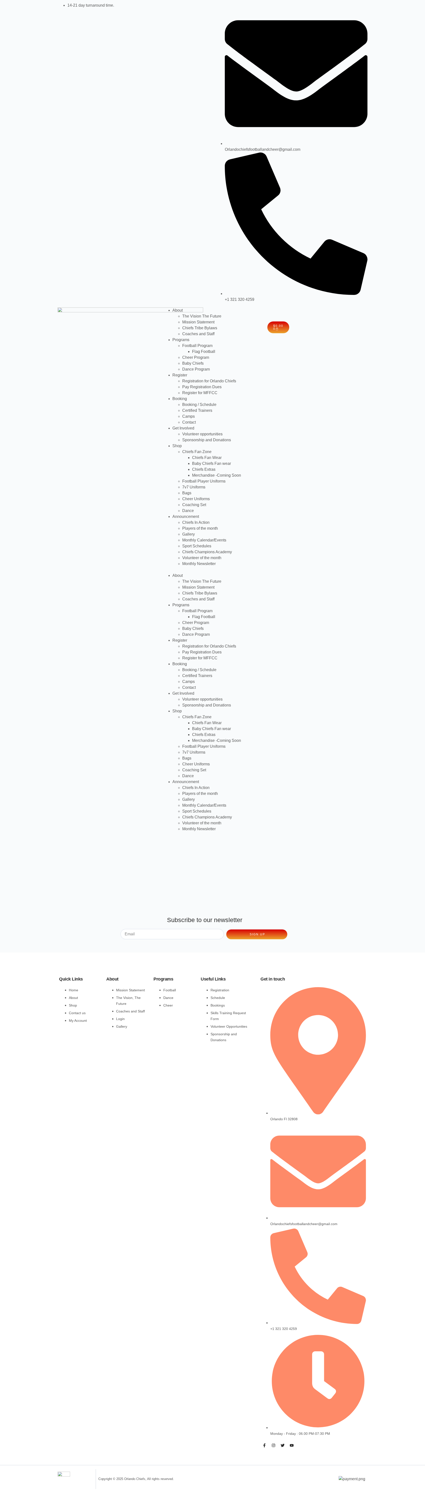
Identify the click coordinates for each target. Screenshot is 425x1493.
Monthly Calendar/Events (204, 540)
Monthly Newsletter (199, 564)
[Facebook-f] (264, 1445)
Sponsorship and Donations (206, 440)
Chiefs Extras (203, 469)
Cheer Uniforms (196, 499)
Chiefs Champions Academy (207, 552)
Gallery (188, 534)
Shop (177, 446)
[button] (213, 570)
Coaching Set (194, 505)
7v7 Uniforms (193, 487)
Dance (188, 511)
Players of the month (200, 528)
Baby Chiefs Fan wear (211, 463)
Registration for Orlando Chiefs (209, 381)
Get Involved (183, 428)
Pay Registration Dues (202, 387)
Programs (180, 340)
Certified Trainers (197, 410)
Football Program (197, 346)
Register (179, 375)
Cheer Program (195, 357)
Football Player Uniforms (204, 481)
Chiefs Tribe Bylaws (199, 328)
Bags (186, 493)
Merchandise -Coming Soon (216, 475)
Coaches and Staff (198, 334)
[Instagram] (273, 1445)
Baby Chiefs (193, 363)
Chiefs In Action (196, 522)
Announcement (185, 516)
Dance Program (196, 369)
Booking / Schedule (199, 404)
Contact (189, 422)
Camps (188, 416)
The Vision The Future (201, 316)
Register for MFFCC (199, 393)
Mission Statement (198, 322)
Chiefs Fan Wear (207, 458)
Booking (179, 399)
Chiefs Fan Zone (197, 452)
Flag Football (203, 351)
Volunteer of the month (201, 558)
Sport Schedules (196, 546)
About (177, 310)
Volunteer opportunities (202, 434)
